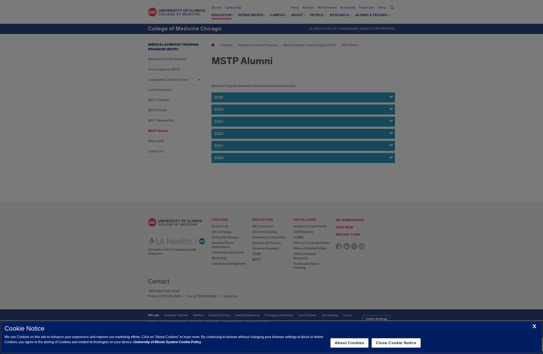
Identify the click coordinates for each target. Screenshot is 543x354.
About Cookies (349, 343)
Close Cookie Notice (396, 343)
